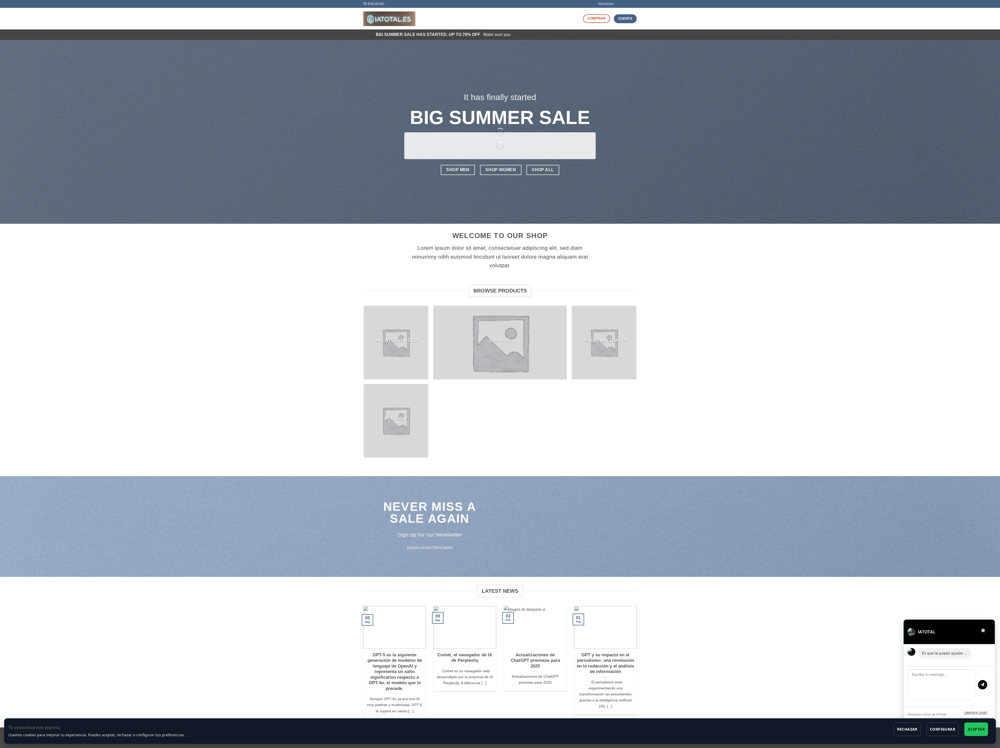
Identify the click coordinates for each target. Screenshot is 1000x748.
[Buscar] (573, 19)
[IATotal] (389, 18)
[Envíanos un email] (634, 4)
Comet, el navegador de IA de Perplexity (465, 657)
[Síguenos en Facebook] (619, 4)
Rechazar (907, 729)
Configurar (942, 729)
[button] (603, 4)
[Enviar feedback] (983, 630)
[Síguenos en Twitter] (629, 4)
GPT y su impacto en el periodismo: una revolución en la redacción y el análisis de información (605, 663)
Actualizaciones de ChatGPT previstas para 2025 (535, 660)
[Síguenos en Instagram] (624, 4)
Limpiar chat (976, 713)
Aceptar (976, 729)
